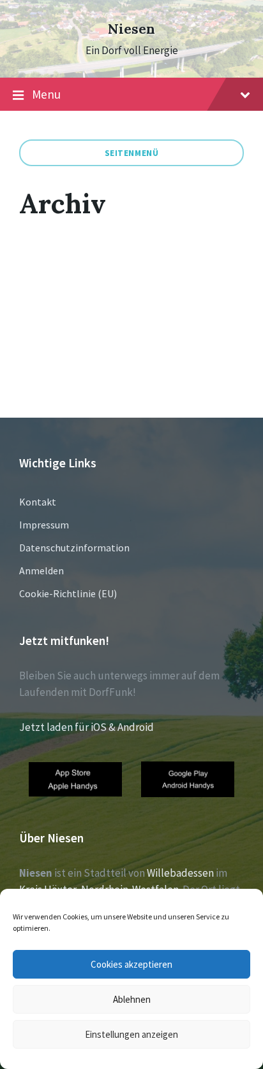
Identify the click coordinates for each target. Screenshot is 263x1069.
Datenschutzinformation (74, 547)
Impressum (44, 524)
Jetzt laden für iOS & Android (86, 727)
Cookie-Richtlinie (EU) (68, 593)
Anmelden (41, 570)
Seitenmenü (132, 153)
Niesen (131, 29)
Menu (46, 94)
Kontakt (37, 501)
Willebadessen (180, 873)
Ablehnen (132, 999)
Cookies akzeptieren (131, 964)
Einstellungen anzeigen (131, 1034)
